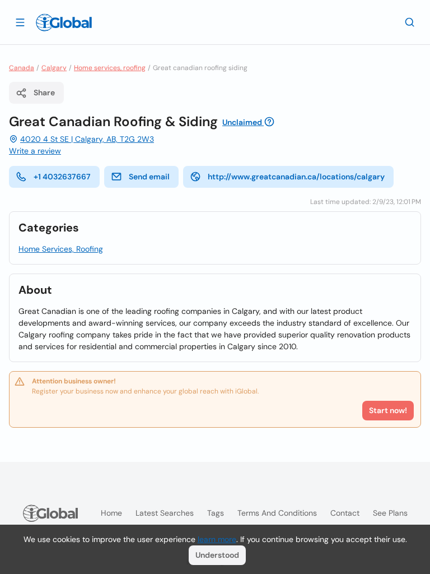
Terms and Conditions (277, 513)
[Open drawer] (20, 22)
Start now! (388, 410)
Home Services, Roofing (60, 249)
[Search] (410, 22)
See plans (390, 513)
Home (111, 513)
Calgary (54, 67)
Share (44, 92)
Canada (21, 67)
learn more (217, 539)
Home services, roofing (110, 67)
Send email (149, 177)
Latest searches (164, 513)
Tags (215, 513)
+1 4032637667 (62, 177)
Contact (344, 513)
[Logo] (64, 22)
